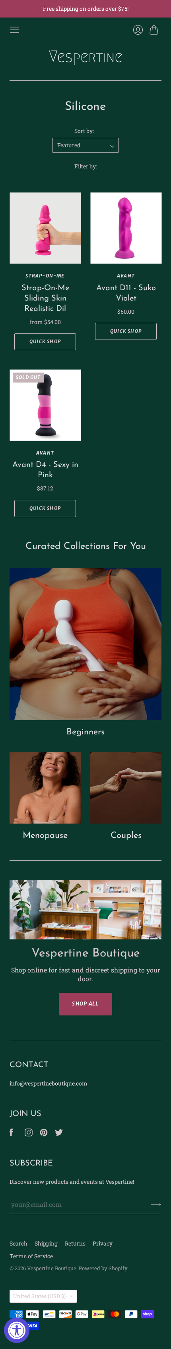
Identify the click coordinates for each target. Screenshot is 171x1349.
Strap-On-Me (44, 276)
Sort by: (84, 131)
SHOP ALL (85, 1003)
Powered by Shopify (103, 1268)
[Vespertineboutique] (11, 1134)
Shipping (46, 1243)
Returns (75, 1243)
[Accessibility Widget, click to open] (16, 1330)
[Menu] (14, 29)
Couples (126, 835)
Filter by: (85, 166)
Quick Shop (45, 341)
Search (18, 1243)
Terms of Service (31, 1256)
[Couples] (125, 788)
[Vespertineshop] (59, 1134)
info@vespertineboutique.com (48, 1083)
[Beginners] (85, 644)
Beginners (85, 732)
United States (39, 1296)
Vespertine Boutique (51, 1268)
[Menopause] (45, 788)
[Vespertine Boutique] (85, 58)
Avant (126, 276)
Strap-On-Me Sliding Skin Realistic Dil (45, 298)
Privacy (103, 1243)
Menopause (45, 835)
